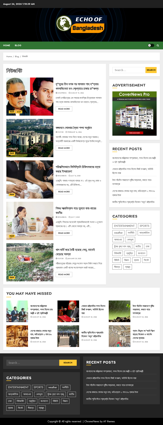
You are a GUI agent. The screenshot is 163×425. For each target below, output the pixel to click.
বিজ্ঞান (126, 260)
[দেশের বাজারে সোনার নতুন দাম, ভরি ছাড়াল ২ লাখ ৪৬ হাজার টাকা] (17, 336)
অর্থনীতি (131, 233)
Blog (18, 45)
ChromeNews (91, 421)
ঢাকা (147, 246)
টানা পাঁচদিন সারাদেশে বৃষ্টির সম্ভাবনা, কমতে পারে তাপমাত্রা (143, 309)
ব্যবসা (136, 260)
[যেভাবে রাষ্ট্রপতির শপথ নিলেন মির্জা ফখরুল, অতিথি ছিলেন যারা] (68, 311)
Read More (64, 108)
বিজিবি (116, 260)
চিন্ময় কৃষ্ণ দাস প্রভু (122, 246)
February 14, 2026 (75, 132)
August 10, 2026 (77, 93)
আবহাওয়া (118, 239)
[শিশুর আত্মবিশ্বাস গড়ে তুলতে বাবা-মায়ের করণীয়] (29, 221)
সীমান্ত (117, 267)
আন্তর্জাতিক (144, 233)
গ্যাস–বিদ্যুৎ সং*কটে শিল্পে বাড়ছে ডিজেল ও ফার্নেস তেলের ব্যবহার (144, 334)
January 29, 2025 (74, 258)
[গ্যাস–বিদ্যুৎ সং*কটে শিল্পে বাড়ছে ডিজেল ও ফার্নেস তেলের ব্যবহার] (119, 336)
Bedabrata (62, 176)
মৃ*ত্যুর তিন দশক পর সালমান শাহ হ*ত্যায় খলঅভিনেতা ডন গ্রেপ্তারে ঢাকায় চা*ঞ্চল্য (77, 86)
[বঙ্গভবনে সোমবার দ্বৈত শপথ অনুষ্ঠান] (29, 138)
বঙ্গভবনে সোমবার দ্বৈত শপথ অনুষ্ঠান (74, 127)
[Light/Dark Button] (151, 45)
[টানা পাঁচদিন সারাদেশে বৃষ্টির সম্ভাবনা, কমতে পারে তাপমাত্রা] (119, 311)
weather (118, 233)
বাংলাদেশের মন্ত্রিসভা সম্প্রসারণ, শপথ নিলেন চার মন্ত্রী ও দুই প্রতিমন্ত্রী (41, 309)
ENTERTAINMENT (124, 226)
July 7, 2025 (75, 217)
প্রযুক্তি (129, 253)
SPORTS (144, 226)
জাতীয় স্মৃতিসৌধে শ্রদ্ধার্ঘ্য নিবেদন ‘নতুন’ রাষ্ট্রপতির (133, 202)
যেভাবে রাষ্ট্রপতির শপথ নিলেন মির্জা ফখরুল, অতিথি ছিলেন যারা (93, 309)
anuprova (62, 93)
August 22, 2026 (39, 317)
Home (6, 45)
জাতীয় (138, 246)
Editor (60, 132)
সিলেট (146, 260)
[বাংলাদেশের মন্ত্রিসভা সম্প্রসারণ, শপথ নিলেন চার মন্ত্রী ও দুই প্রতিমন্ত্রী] (17, 311)
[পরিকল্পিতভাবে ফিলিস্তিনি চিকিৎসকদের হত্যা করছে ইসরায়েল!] (29, 179)
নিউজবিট (12, 112)
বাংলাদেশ (19, 112)
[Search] (158, 45)
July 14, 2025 (76, 176)
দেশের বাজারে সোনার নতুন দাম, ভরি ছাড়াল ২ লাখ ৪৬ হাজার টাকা (41, 334)
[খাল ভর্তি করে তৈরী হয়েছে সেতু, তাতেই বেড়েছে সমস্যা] (29, 262)
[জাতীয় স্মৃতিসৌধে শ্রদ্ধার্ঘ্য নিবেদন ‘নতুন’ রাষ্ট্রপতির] (68, 336)
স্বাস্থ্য (127, 267)
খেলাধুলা (130, 239)
